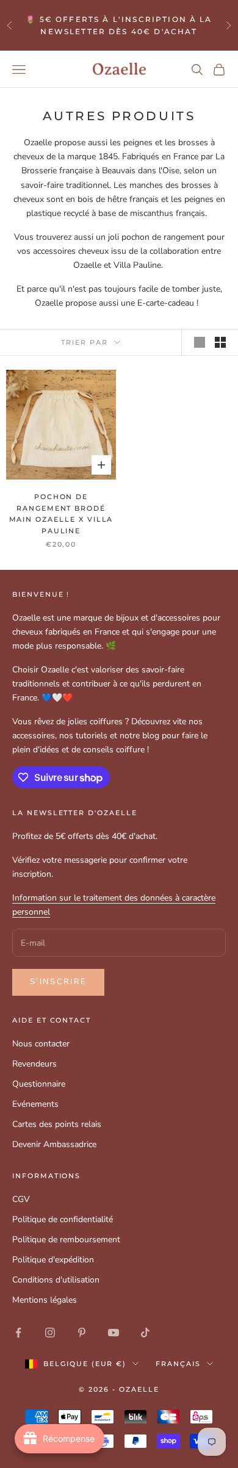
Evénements (35, 1104)
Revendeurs (34, 1064)
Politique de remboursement (66, 1239)
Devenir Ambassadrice (54, 1144)
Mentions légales (44, 1300)
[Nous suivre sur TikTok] (145, 1332)
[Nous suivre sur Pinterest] (82, 1332)
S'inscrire (58, 981)
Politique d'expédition (53, 1259)
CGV (21, 1199)
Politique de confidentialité (62, 1219)
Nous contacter (41, 1043)
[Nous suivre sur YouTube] (113, 1332)
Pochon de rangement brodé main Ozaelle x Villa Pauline (61, 513)
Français (178, 1363)
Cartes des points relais (56, 1124)
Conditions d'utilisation (55, 1280)
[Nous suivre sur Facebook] (18, 1332)
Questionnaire (38, 1084)
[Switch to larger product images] (199, 342)
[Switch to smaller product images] (220, 342)
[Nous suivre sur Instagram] (50, 1332)
